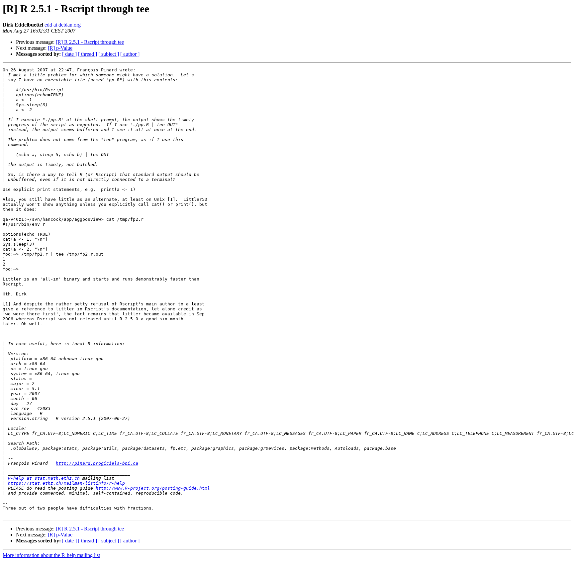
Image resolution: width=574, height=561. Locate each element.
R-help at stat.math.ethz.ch (44, 478)
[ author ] (130, 54)
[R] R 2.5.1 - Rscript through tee (90, 42)
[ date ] (69, 54)
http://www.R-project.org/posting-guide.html (153, 488)
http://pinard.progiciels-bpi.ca (97, 463)
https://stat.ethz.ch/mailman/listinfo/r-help (66, 483)
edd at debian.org (63, 25)
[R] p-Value (60, 48)
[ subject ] (108, 54)
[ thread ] (87, 54)
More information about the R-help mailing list (51, 555)
